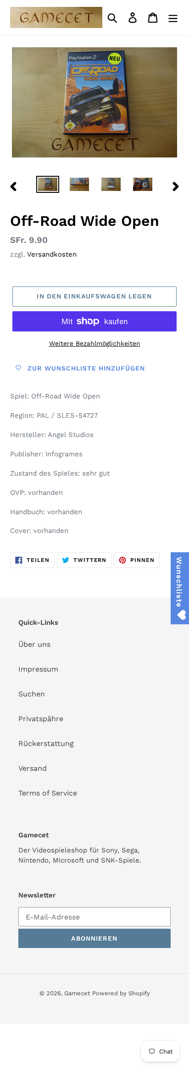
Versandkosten (52, 254)
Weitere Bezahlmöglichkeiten (94, 343)
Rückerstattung (46, 743)
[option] (48, 186)
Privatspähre (40, 718)
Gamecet (77, 993)
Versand (32, 768)
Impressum (38, 669)
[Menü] (173, 17)
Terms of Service (47, 793)
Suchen (31, 694)
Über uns (34, 644)
